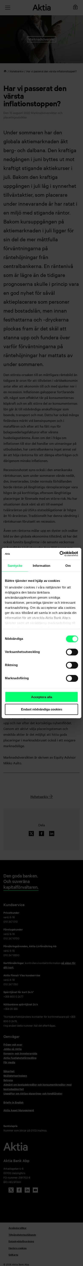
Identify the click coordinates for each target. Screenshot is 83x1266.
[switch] (72, 651)
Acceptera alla (41, 697)
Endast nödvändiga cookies (41, 709)
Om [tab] (68, 565)
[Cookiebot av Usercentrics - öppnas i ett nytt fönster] (59, 554)
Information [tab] (41, 565)
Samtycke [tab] (15, 565)
